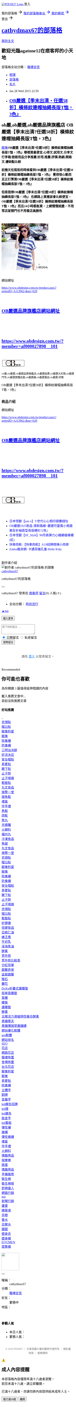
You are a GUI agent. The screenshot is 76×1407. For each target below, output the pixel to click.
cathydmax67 (10, 571)
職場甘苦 (33, 67)
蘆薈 (5, 1205)
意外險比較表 (11, 960)
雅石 (5, 979)
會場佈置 (8, 1062)
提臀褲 (6, 1246)
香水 (5, 1219)
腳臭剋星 (8, 731)
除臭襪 (6, 740)
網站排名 (8, 1040)
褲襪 (5, 1132)
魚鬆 (5, 811)
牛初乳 (6, 941)
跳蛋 (5, 1165)
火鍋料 (6, 829)
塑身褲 (6, 1238)
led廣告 (6, 1113)
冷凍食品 (8, 839)
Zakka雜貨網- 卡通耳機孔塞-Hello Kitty (35, 549)
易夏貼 (6, 764)
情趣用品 (8, 1155)
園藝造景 (8, 969)
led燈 (5, 1108)
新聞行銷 (8, 1201)
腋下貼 (6, 768)
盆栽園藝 (8, 974)
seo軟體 (7, 1035)
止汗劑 (6, 773)
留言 (42, 593)
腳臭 (5, 147)
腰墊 (5, 1002)
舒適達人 (8, 1188)
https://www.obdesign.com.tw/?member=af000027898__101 (33, 343)
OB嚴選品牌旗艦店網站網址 (31, 310)
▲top (5, 611)
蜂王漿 (6, 937)
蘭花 (5, 983)
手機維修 (8, 1174)
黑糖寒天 (8, 1021)
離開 (22, 1399)
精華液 (6, 1210)
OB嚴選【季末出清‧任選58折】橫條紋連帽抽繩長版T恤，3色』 (41, 107)
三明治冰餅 (9, 750)
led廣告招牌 (10, 1104)
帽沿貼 (6, 726)
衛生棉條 (8, 1183)
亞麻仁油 (8, 932)
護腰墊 (6, 1007)
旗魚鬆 (6, 797)
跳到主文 (8, 41)
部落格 (14, 79)
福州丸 (6, 834)
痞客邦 (33, 593)
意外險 (6, 955)
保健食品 (8, 927)
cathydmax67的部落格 (32, 30)
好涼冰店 (8, 754)
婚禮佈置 (8, 1057)
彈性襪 (6, 1127)
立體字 (6, 1090)
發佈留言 (8, 642)
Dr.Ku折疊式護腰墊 (15, 988)
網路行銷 (8, 1193)
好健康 (6, 923)
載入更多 (8, 618)
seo (4, 1196)
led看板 (6, 1122)
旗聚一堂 (8, 792)
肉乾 (5, 815)
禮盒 (5, 801)
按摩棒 (6, 1160)
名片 (12, 84)
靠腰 (5, 997)
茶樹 (5, 1215)
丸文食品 (8, 787)
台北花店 (8, 1066)
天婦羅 (6, 825)
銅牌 (5, 1094)
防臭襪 (6, 745)
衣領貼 (6, 722)
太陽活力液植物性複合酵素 (20, 1016)
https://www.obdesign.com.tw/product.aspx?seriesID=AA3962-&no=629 (29, 289)
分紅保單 (8, 965)
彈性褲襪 (8, 1136)
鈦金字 (6, 1118)
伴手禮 (6, 806)
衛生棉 (6, 1179)
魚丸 (5, 820)
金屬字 (6, 1099)
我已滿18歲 (9, 1399)
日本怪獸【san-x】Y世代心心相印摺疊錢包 (38, 521)
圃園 (5, 1229)
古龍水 (6, 1224)
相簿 (12, 75)
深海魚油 (8, 946)
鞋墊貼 (6, 783)
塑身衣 (6, 1233)
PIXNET (18, 1348)
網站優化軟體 (11, 1030)
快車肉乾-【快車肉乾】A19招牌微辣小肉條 (39, 544)
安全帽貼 (8, 759)
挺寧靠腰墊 (9, 993)
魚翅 (5, 843)
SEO (5, 1043)
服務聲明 (42, 1353)
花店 (5, 1048)
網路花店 (8, 1052)
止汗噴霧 (8, 778)
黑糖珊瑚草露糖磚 (14, 1026)
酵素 (5, 951)
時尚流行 (32, 604)
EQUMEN (8, 1242)
